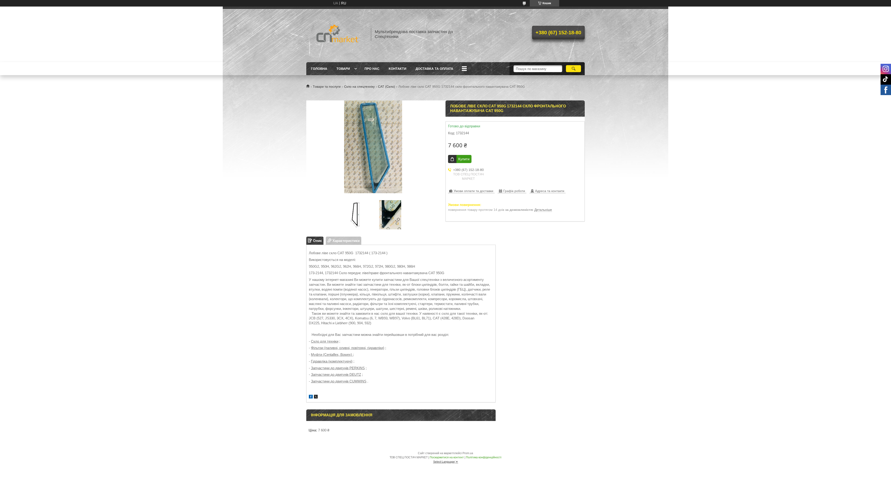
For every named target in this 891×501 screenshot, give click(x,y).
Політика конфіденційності (483, 457)
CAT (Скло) (386, 86)
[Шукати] (573, 68)
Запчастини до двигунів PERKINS (338, 368)
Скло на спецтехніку (359, 86)
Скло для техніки (324, 341)
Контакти (397, 69)
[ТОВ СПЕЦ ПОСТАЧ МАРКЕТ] (336, 34)
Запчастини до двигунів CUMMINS (338, 381)
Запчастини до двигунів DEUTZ (336, 374)
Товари (343, 69)
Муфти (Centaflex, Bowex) (332, 354)
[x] (316, 397)
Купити (463, 159)
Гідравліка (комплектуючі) (331, 361)
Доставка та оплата (434, 69)
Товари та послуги (327, 86)
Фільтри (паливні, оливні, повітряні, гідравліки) (347, 348)
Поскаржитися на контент (447, 457)
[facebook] (311, 397)
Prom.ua (467, 453)
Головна (319, 69)
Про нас (372, 69)
